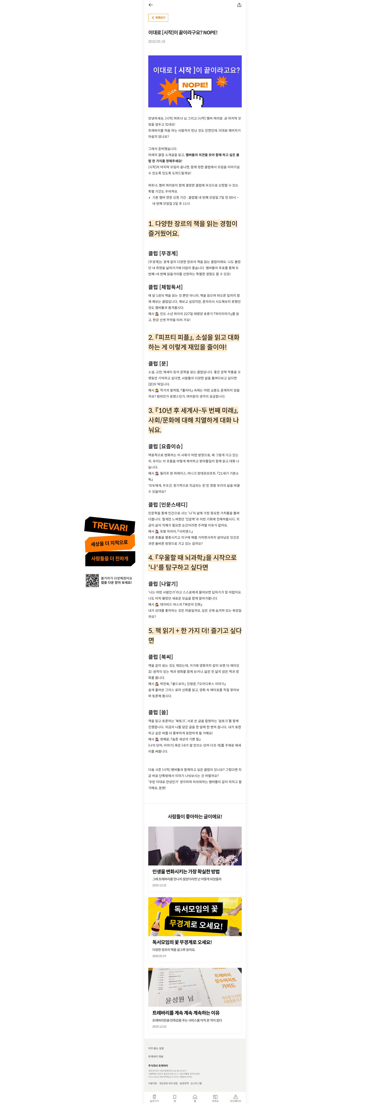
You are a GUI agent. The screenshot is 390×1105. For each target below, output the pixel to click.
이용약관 (152, 1083)
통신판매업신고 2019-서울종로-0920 (176, 1077)
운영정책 (184, 1083)
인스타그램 (196, 1083)
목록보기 (160, 17)
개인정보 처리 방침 (168, 1083)
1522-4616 (153, 1077)
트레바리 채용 (155, 1056)
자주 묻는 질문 (156, 1048)
